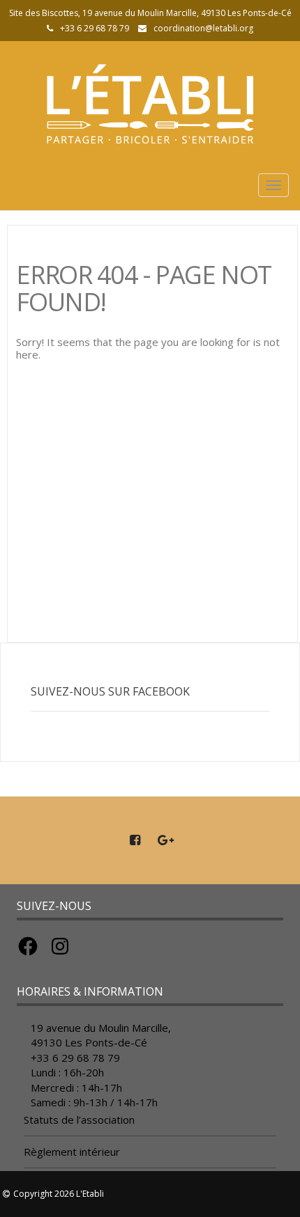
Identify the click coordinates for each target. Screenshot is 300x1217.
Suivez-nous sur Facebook (110, 691)
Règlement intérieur (72, 1152)
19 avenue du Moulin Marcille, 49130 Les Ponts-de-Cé (101, 1035)
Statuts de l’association (79, 1119)
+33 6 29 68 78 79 (75, 1058)
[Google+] (165, 840)
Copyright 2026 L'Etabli (58, 1194)
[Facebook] (135, 840)
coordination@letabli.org (203, 28)
